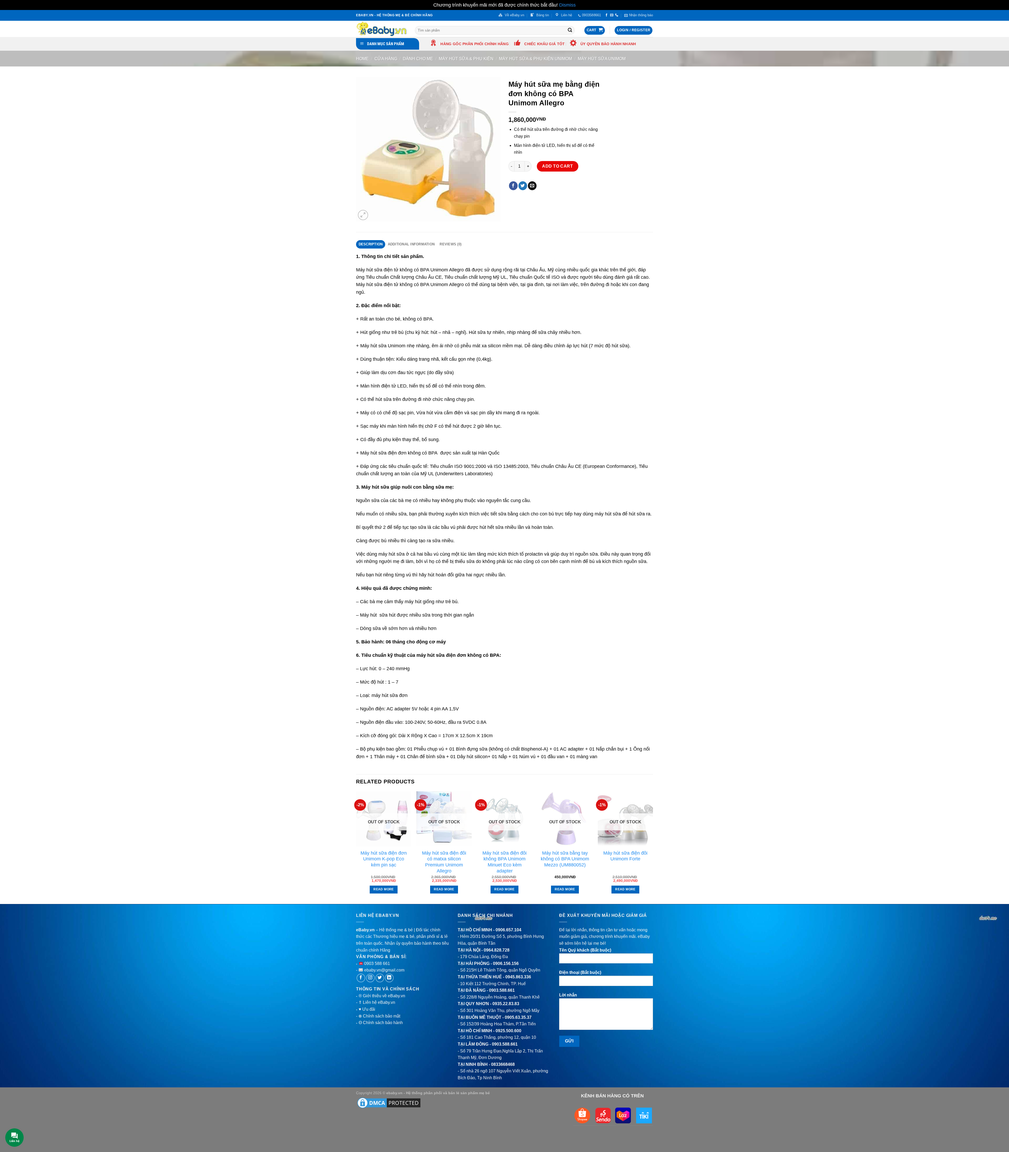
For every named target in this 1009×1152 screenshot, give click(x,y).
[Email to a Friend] (532, 185)
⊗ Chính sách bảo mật (379, 1016)
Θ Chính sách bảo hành (381, 1022)
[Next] (653, 847)
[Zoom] (363, 215)
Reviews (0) (450, 244)
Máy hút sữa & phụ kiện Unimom (535, 58)
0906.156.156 (506, 963)
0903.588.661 (502, 990)
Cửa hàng (385, 58)
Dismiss (567, 5)
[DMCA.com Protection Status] (389, 1102)
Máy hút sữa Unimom (602, 58)
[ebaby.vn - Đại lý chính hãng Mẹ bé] (381, 29)
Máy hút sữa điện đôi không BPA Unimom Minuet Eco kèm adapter (504, 862)
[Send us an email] (611, 15)
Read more (383, 889)
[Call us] (616, 15)
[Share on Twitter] (522, 185)
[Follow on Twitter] (379, 978)
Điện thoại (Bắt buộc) (580, 972)
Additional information (411, 244)
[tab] (370, 244)
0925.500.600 (508, 1031)
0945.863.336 (518, 977)
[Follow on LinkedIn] (389, 978)
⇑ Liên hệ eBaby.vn (376, 1002)
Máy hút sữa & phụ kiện (466, 58)
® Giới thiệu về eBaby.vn (382, 996)
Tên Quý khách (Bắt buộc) (585, 950)
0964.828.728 (496, 950)
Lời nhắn (568, 995)
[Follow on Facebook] (606, 15)
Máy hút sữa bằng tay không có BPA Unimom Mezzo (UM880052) (565, 859)
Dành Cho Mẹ (418, 58)
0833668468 (503, 1064)
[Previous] (356, 847)
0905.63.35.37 (518, 1017)
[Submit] (569, 30)
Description (371, 244)
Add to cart (557, 166)
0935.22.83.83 (505, 1003)
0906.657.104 (508, 930)
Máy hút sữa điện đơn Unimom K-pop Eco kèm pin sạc (384, 859)
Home (362, 58)
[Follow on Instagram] (370, 978)
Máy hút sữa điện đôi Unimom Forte (625, 856)
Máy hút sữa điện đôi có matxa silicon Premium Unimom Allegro (444, 862)
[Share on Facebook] (513, 185)
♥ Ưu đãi (367, 1009)
